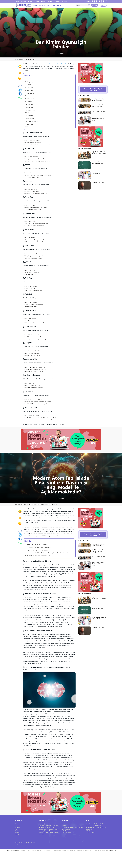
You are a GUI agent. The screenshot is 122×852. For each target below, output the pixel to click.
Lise (18, 504)
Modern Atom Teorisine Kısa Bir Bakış (36, 544)
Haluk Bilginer (30, 93)
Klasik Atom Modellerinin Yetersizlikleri (37, 550)
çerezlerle (91, 850)
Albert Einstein (31, 113)
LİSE (40, 5)
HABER (61, 5)
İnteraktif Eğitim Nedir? (44, 824)
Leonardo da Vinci (32, 118)
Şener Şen (29, 101)
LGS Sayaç (50, 1)
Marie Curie (30, 124)
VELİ (51, 5)
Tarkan (29, 84)
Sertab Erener (30, 96)
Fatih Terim (30, 107)
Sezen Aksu (30, 90)
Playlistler (17, 832)
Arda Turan (30, 104)
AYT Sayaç (43, 1)
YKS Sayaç (30, 1)
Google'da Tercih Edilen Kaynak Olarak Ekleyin (93, 89)
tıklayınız (111, 850)
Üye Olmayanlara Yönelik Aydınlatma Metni (72, 827)
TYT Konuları (57, 1)
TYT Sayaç (36, 1)
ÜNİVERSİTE (45, 5)
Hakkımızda (23, 1)
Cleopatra (30, 115)
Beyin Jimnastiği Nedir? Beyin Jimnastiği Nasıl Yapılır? (48, 833)
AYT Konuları (64, 1)
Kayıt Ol (103, 5)
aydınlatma (45, 850)
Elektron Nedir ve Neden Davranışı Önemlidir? (39, 547)
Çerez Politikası (66, 829)
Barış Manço (30, 82)
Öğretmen (17, 831)
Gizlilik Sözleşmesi (66, 832)
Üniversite (17, 827)
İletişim (17, 1)
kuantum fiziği (27, 778)
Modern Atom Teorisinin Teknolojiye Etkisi (38, 555)
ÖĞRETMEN (56, 5)
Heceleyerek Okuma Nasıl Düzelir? (47, 827)
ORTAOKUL (36, 5)
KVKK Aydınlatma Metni (68, 831)
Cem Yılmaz (30, 87)
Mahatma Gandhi (32, 127)
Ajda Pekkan (30, 98)
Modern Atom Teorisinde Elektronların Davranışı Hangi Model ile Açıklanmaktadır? (49, 553)
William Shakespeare (33, 121)
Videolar (17, 834)
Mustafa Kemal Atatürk (33, 79)
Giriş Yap (95, 5)
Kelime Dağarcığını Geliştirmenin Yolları (48, 829)
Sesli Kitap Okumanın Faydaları (46, 831)
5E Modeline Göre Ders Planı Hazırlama (48, 825)
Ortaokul (19, 59)
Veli (16, 829)
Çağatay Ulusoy (31, 110)
